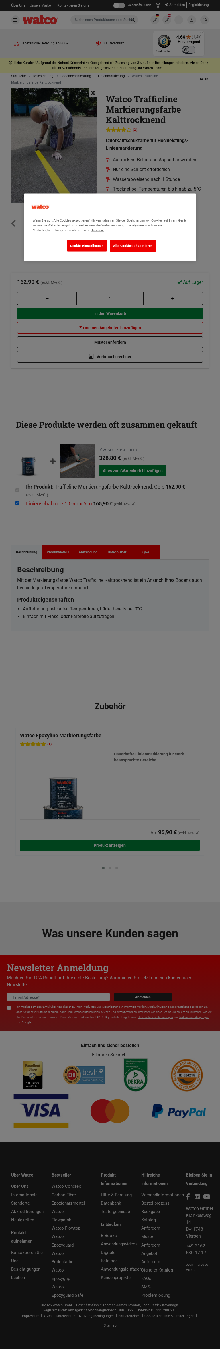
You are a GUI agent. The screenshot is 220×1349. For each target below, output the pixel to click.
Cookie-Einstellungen (86, 246)
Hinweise (97, 230)
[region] (110, 227)
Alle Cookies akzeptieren (133, 246)
